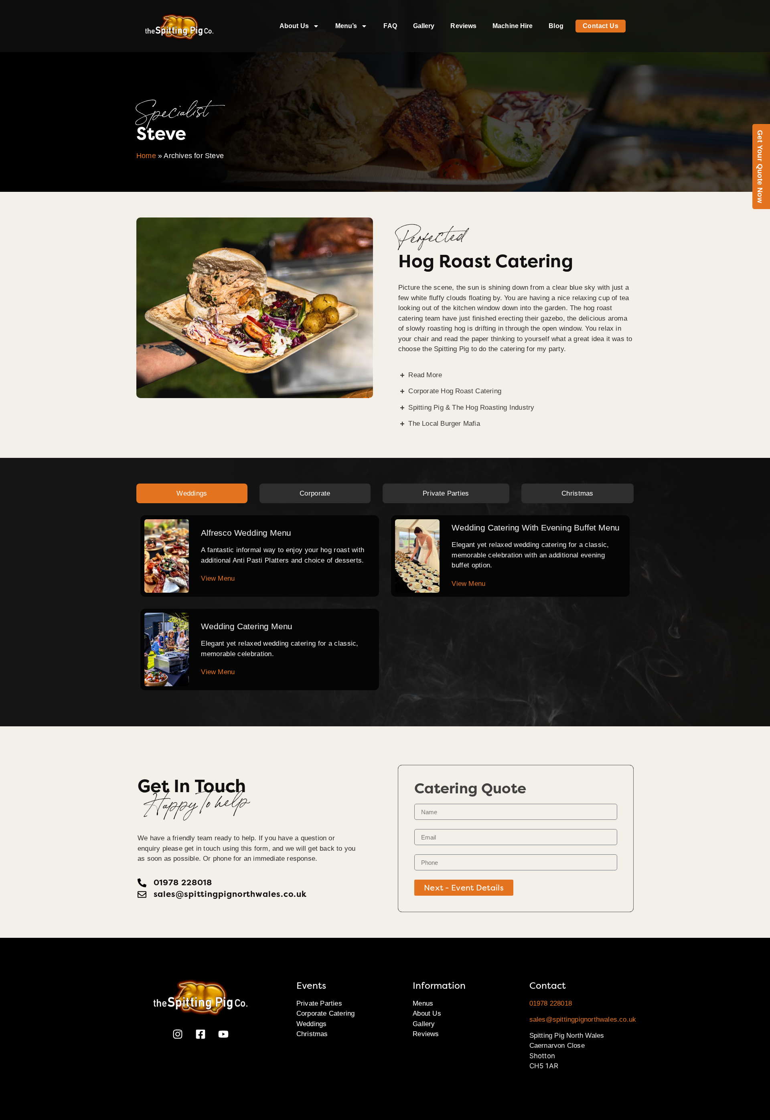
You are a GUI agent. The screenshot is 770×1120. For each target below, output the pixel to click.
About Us (294, 25)
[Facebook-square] (200, 1034)
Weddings (311, 1024)
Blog (556, 25)
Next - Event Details (464, 887)
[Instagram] (177, 1034)
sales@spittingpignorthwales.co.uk (582, 1019)
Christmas (312, 1034)
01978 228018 (550, 1003)
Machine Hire (512, 25)
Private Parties (319, 1003)
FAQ (390, 25)
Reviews (463, 25)
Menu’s (346, 25)
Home (146, 156)
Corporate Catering (325, 1013)
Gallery (424, 25)
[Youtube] (223, 1034)
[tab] (191, 494)
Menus (423, 1003)
